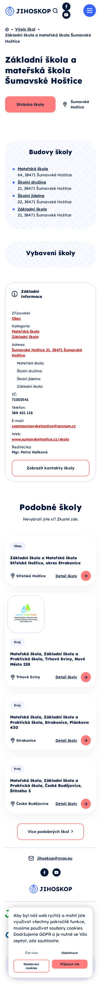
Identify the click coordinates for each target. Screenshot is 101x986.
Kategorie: (21, 326)
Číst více (31, 953)
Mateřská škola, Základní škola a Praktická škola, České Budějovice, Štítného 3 (46, 785)
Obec (16, 318)
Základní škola (25, 336)
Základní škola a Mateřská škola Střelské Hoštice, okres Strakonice (45, 560)
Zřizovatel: (21, 313)
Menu (89, 10)
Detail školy (66, 576)
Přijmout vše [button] (69, 964)
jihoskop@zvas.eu (54, 858)
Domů (10, 29)
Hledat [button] (55, 10)
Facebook (66, 7)
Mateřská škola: (30, 363)
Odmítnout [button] (69, 953)
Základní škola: (30, 386)
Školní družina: (29, 371)
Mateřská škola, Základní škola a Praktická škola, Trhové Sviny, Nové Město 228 (47, 659)
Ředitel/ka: (21, 447)
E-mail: (18, 420)
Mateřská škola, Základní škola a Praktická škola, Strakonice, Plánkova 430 (49, 722)
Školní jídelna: (29, 378)
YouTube (66, 15)
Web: (16, 434)
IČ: (14, 394)
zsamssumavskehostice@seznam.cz (44, 426)
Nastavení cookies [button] (31, 966)
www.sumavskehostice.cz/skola (40, 439)
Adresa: (18, 344)
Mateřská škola (25, 331)
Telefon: (19, 407)
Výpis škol (25, 29)
